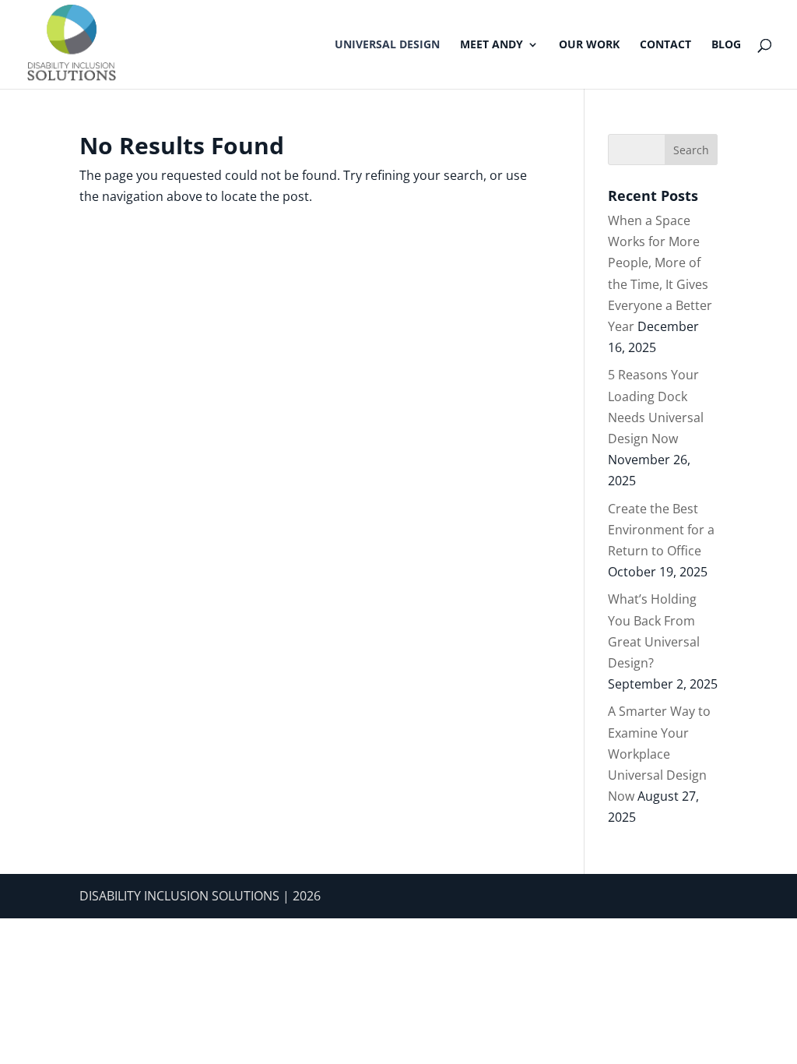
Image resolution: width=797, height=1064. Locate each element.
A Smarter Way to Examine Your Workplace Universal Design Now (659, 754)
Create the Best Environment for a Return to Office (661, 529)
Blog (726, 45)
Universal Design (387, 45)
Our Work (589, 45)
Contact (665, 45)
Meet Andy (491, 45)
